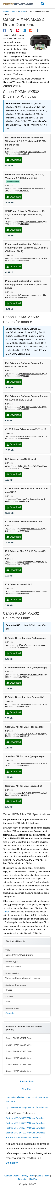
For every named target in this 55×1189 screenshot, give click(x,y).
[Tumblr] (37, 30)
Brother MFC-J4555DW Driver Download (25, 1118)
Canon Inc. (10, 1013)
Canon (22, 11)
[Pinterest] (17, 30)
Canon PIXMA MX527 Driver (19, 1064)
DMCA (33, 1179)
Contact (8, 1176)
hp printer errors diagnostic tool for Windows (27, 1107)
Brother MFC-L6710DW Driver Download (25, 1133)
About (16, 1176)
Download (15, 160)
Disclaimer (12, 1163)
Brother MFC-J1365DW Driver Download (25, 1128)
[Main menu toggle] (48, 4)
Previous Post (27, 1081)
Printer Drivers (10, 11)
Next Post (27, 1089)
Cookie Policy (43, 1176)
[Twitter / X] (11, 30)
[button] (43, 4)
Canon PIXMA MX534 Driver (19, 1045)
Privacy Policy (28, 1176)
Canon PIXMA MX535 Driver (19, 1051)
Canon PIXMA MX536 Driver (19, 1058)
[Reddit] (30, 30)
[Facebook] (4, 30)
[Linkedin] (24, 30)
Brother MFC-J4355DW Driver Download (25, 1123)
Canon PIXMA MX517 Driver (19, 1071)
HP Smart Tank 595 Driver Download (23, 1137)
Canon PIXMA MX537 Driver (19, 1038)
